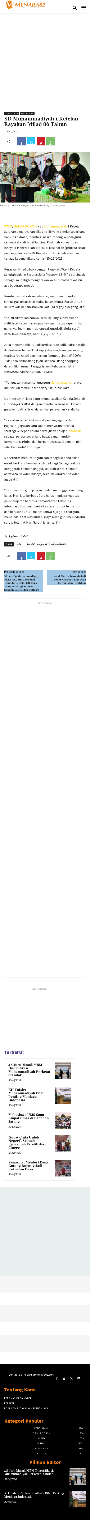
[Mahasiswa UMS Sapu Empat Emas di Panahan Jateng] (63, 1120)
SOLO (8, 226)
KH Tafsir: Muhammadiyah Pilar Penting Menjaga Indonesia (26, 1095)
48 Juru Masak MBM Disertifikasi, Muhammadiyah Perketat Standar (29, 1070)
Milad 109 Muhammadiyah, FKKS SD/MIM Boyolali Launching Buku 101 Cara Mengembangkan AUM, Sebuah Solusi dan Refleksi (21, 583)
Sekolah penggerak (36, 544)
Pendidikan (27, 113)
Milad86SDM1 (58, 544)
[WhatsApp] (50, 141)
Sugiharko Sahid (17, 536)
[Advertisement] (45, 61)
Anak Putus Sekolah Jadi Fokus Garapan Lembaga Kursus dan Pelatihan (70, 580)
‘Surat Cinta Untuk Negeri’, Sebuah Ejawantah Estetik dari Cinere (27, 1143)
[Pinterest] (41, 141)
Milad (19, 544)
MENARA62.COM (25, 226)
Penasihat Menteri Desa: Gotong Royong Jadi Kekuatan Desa (28, 1166)
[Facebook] (21, 141)
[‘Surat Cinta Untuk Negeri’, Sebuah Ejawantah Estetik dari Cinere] (63, 1143)
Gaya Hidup (11, 113)
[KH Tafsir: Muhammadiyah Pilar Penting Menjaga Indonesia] (63, 1095)
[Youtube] (78, 1378)
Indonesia (74, 431)
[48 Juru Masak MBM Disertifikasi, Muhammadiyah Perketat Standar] (63, 1071)
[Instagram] (64, 1378)
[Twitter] (31, 141)
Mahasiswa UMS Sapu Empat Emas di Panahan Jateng (28, 1118)
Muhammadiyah (55, 226)
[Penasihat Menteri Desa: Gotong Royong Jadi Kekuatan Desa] (63, 1168)
